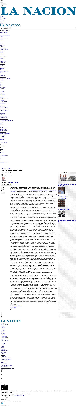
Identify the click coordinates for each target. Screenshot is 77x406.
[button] (38, 93)
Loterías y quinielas (4, 98)
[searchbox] (38, 28)
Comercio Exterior (4, 49)
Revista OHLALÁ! (3, 127)
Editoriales (2, 75)
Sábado (1, 122)
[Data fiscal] (2, 403)
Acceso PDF (2, 113)
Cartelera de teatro (4, 109)
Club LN (3, 22)
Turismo (2, 93)
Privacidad (21, 395)
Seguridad (2, 62)
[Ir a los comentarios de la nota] (3, 187)
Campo (1, 46)
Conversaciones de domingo (6, 120)
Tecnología (2, 94)
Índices (1, 52)
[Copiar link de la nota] (1, 191)
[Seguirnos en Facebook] (1, 371)
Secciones (3, 18)
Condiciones (16, 395)
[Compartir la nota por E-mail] (4, 193)
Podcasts (2, 100)
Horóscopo (2, 96)
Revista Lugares (3, 130)
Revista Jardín (3, 135)
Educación (2, 64)
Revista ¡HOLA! (3, 129)
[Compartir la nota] (1, 189)
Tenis (1, 85)
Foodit (2, 20)
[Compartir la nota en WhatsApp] (3, 189)
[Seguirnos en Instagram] (1, 378)
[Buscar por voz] (75, 28)
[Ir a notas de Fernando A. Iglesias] (29, 179)
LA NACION (4, 168)
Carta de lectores (4, 119)
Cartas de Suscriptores (5, 78)
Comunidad (2, 67)
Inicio (2, 16)
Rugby (1, 84)
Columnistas (3, 77)
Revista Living (3, 132)
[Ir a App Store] (4, 389)
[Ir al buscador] (2, 6)
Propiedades (3, 48)
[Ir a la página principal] (38, 14)
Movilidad (2, 51)
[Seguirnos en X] (1, 375)
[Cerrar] (20, 26)
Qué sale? (2, 106)
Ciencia (1, 69)
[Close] (1, 313)
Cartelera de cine (4, 107)
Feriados (2, 97)
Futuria (1, 43)
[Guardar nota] (1, 187)
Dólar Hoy (2, 45)
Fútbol (1, 83)
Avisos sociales (3, 117)
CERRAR (1, 0)
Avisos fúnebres (3, 116)
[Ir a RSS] (1, 382)
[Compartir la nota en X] (3, 193)
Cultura (1, 65)
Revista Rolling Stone (5, 133)
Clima (1, 36)
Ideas (1, 123)
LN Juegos (2, 91)
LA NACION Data (3, 38)
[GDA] (4, 399)
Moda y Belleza (3, 101)
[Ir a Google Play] (4, 386)
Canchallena (3, 87)
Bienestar (2, 68)
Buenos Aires (3, 61)
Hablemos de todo (4, 71)
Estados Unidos (3, 56)
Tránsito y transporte (5, 35)
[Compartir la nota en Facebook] (1, 193)
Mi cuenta (3, 23)
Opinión (9, 168)
